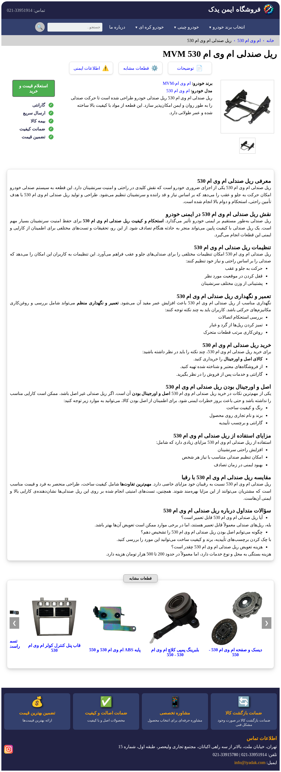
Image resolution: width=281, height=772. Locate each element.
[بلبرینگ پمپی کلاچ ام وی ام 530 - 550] (175, 644)
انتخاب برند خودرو (229, 27)
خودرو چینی (188, 27)
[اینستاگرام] (8, 750)
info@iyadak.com (249, 762)
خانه (270, 40)
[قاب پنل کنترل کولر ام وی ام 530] (54, 640)
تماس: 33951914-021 (26, 10)
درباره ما (117, 27)
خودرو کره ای (151, 27)
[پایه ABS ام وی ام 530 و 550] (114, 644)
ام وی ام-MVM (177, 83)
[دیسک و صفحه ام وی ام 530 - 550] (235, 644)
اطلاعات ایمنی (91, 68)
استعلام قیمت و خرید (33, 88)
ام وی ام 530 (249, 40)
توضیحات (190, 68)
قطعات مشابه (140, 68)
